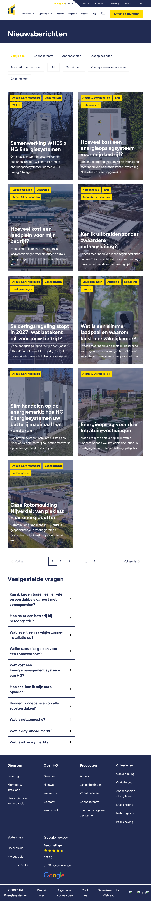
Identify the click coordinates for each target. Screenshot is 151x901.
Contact (140, 3)
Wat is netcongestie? (27, 719)
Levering (13, 776)
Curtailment (74, 67)
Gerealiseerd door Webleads (109, 892)
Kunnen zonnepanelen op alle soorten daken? (34, 705)
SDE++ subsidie (18, 865)
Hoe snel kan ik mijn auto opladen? (31, 689)
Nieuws (84, 14)
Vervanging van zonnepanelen (18, 801)
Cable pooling (125, 774)
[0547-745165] (103, 14)
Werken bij (114, 3)
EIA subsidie (15, 848)
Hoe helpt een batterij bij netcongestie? (31, 618)
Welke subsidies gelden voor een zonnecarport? (33, 651)
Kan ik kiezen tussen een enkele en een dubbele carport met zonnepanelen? (36, 599)
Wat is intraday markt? (29, 742)
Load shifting (124, 804)
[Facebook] (131, 893)
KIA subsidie (16, 856)
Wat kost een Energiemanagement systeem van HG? (35, 670)
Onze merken (19, 78)
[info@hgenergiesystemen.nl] (94, 14)
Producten (26, 14)
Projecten (72, 14)
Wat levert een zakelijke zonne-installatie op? (36, 635)
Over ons (85, 3)
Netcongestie (125, 813)
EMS (53, 67)
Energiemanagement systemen (93, 812)
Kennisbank (100, 3)
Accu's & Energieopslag (26, 67)
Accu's (84, 776)
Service (128, 3)
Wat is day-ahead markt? (31, 731)
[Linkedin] (148, 893)
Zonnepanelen (71, 56)
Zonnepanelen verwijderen (108, 67)
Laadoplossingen (101, 56)
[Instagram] (140, 893)
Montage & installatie (15, 787)
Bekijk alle (18, 56)
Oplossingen (44, 14)
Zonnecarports (43, 56)
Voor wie (60, 14)
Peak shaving (124, 822)
